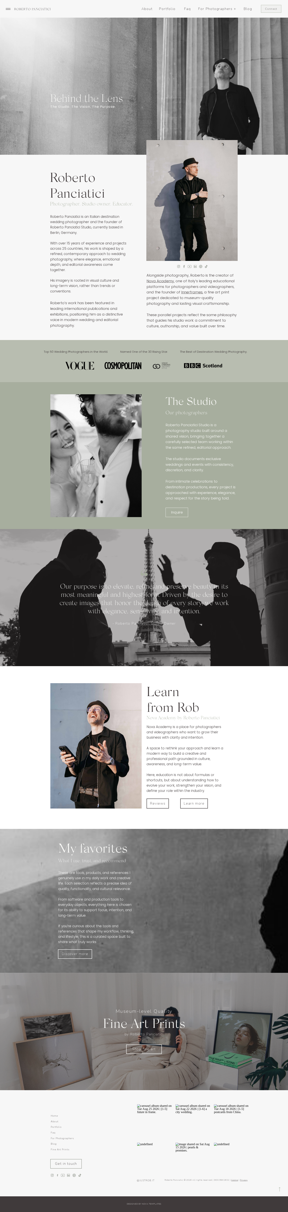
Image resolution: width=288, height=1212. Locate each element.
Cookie (234, 1180)
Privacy (244, 1180)
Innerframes (192, 292)
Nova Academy (160, 281)
